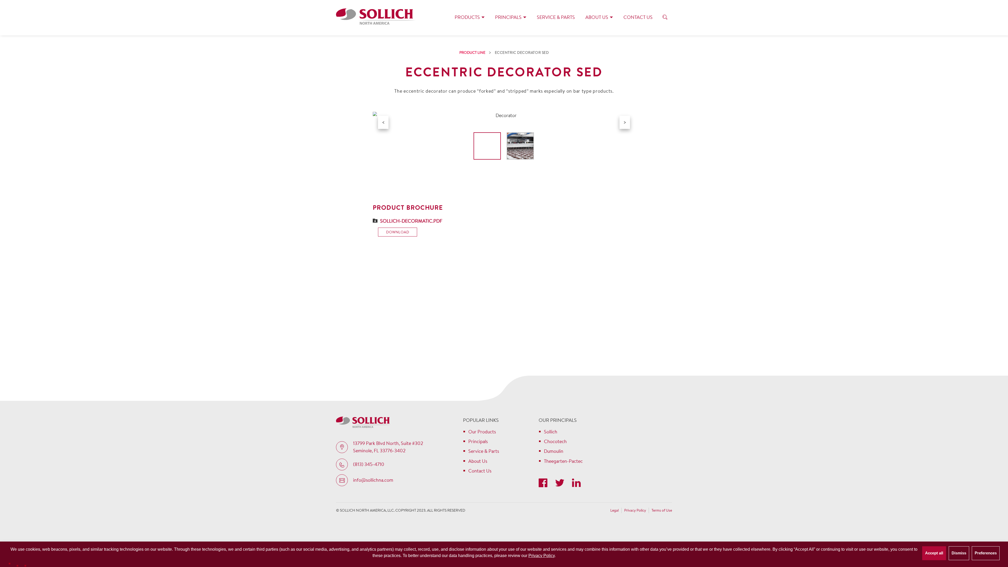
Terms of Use (662, 510)
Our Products (482, 431)
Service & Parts (556, 17)
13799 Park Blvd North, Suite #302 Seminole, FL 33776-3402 (388, 447)
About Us (596, 17)
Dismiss (959, 553)
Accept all (934, 553)
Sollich (550, 431)
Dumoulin (553, 451)
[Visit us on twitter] (561, 483)
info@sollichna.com (373, 480)
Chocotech (555, 441)
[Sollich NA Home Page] (376, 17)
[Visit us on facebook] (544, 483)
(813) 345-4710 (368, 464)
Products (467, 17)
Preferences (986, 553)
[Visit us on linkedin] (576, 483)
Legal (614, 510)
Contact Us (638, 17)
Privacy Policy (541, 555)
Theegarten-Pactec (563, 461)
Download (397, 232)
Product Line (472, 52)
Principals (508, 17)
